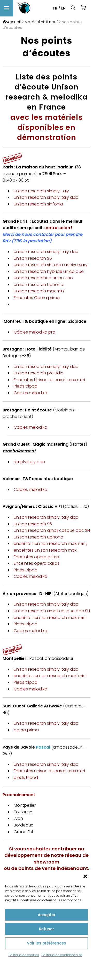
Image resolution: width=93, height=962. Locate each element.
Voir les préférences (46, 943)
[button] (85, 876)
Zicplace (77, 321)
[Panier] (84, 8)
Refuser (46, 929)
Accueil (14, 21)
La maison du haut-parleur (44, 167)
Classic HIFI (50, 506)
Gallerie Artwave (44, 706)
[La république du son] (24, 8)
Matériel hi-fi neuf (41, 21)
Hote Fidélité (38, 349)
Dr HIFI (46, 594)
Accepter (47, 915)
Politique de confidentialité (62, 955)
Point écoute (39, 410)
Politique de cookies (24, 955)
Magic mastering (50, 444)
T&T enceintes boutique (47, 479)
